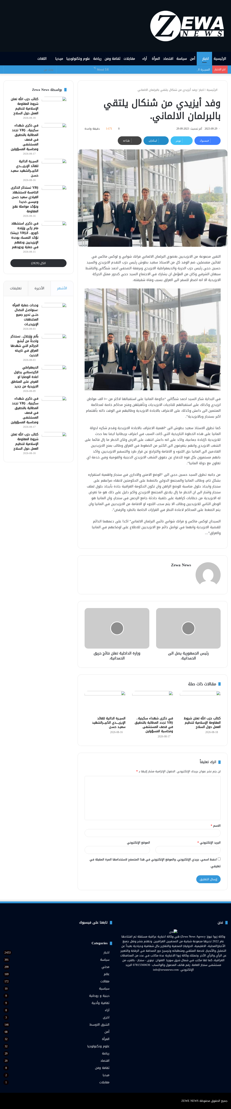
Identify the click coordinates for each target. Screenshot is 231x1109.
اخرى (106, 1017)
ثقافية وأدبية (100, 1003)
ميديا (59, 58)
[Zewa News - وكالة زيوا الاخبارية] (189, 26)
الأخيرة (39, 288)
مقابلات (129, 58)
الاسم (216, 825)
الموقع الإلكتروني (138, 842)
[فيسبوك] (181, 978)
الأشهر (62, 288)
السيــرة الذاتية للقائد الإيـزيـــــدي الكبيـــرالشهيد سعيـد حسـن (172, 69)
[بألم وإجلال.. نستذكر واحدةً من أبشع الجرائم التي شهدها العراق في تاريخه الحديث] (54, 342)
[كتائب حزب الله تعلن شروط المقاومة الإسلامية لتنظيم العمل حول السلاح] (200, 702)
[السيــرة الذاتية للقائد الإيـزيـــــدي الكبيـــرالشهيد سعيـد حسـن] (105, 702)
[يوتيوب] (170, 978)
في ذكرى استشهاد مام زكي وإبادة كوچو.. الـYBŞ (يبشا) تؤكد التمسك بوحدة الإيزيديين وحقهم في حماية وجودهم (24, 235)
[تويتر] (176, 978)
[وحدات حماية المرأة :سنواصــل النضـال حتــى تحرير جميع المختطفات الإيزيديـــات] (54, 311)
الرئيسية (220, 58)
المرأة (156, 58)
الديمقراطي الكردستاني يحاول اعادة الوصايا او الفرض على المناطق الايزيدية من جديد (24, 376)
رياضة (97, 58)
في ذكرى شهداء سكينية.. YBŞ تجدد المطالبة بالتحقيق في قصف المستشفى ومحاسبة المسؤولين (154, 724)
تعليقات (16, 288)
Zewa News (181, 565)
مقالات (104, 981)
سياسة (181, 58)
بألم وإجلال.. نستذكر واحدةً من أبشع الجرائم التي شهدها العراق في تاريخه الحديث (24, 345)
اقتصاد (168, 58)
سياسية (104, 988)
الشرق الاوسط (99, 1024)
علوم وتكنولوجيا (78, 58)
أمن (192, 58)
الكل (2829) (38, 263)
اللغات (42, 58)
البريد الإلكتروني (209, 842)
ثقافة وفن (112, 58)
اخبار (205, 58)
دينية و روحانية (99, 995)
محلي (105, 967)
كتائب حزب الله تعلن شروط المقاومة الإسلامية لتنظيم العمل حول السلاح (202, 722)
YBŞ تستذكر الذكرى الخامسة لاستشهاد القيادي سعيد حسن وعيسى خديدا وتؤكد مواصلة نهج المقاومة (24, 199)
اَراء (144, 58)
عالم (106, 974)
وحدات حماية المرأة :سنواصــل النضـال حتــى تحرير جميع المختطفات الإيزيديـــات (25, 314)
